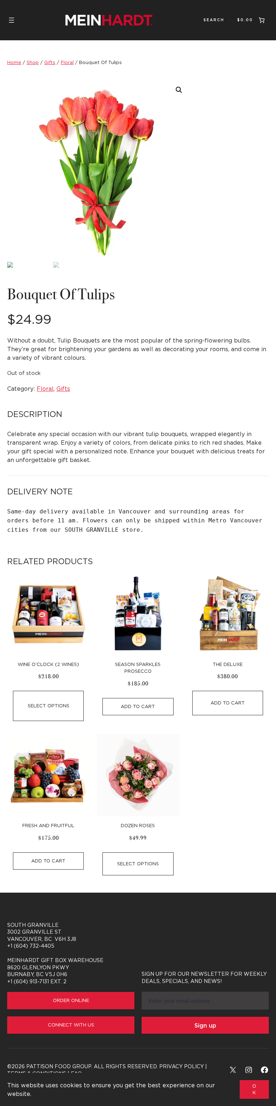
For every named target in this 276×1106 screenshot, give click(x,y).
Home (14, 62)
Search (213, 20)
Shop (33, 62)
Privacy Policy (181, 1066)
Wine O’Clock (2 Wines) (48, 664)
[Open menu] (11, 20)
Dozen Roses (138, 825)
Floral (67, 62)
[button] (178, 89)
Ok (254, 1089)
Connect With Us (71, 1024)
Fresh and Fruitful (48, 825)
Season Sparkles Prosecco (138, 668)
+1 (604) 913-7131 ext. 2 (36, 981)
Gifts (49, 62)
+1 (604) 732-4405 (30, 945)
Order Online (71, 1000)
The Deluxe (228, 664)
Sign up (205, 1025)
